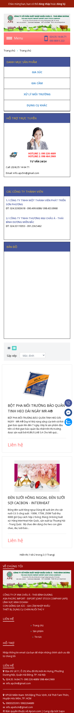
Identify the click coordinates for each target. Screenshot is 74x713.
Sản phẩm (38, 631)
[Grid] (9, 348)
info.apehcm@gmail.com (19, 707)
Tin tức (38, 636)
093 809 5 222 (57, 40)
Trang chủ (9, 50)
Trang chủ (38, 625)
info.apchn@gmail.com (18, 683)
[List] (14, 348)
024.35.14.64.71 (58, 36)
